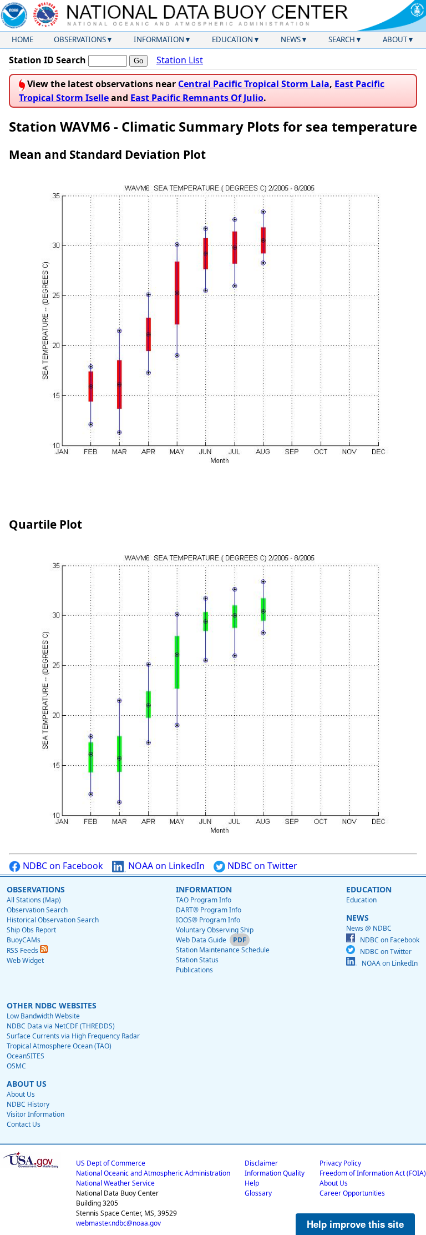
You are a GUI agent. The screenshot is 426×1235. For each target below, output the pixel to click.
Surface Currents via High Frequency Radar (73, 1036)
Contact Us (23, 1124)
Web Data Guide (201, 940)
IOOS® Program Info (208, 920)
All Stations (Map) (34, 900)
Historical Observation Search (53, 920)
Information (159, 39)
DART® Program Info (208, 910)
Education (232, 39)
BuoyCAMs (23, 940)
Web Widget (25, 960)
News (291, 39)
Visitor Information (35, 1114)
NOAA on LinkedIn (165, 866)
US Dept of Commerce (110, 1163)
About (395, 39)
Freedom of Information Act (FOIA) (373, 1173)
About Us (21, 1094)
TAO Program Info (203, 900)
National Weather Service (115, 1183)
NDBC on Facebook (62, 866)
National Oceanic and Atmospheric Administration (153, 1173)
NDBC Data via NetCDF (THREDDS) (61, 1026)
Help (252, 1183)
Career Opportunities (352, 1193)
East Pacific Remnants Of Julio (196, 98)
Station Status (197, 960)
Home (22, 39)
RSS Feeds (23, 950)
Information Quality (275, 1173)
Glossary (258, 1193)
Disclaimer (261, 1163)
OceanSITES (25, 1056)
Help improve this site (355, 1224)
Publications (194, 970)
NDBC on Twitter (261, 866)
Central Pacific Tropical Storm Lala (253, 84)
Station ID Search (47, 60)
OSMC (16, 1066)
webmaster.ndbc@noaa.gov (118, 1223)
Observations (80, 39)
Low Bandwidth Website (43, 1016)
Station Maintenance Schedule (223, 950)
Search (341, 39)
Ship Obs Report (31, 930)
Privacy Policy (340, 1163)
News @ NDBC (369, 928)
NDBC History (28, 1104)
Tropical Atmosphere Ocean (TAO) (59, 1046)
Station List (179, 60)
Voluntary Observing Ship (214, 930)
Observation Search (37, 910)
